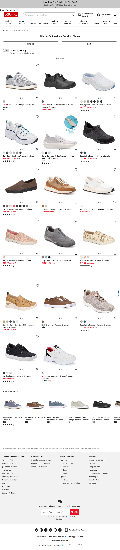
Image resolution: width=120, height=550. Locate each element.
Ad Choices (57, 545)
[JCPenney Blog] (60, 530)
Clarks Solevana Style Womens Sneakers (58, 156)
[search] (74, 15)
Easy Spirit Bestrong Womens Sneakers (96, 156)
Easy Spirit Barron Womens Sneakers (56, 260)
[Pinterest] (51, 530)
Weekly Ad (64, 467)
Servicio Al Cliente (9, 493)
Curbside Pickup (66, 463)
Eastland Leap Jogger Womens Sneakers (57, 209)
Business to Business (97, 460)
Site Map (92, 483)
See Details (60, 519)
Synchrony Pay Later (10, 480)
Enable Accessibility (7, 10)
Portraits (63, 473)
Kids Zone (64, 480)
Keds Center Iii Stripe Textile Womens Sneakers (20, 106)
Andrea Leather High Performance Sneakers (57, 377)
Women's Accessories (92, 448)
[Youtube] (55, 530)
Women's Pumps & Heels (64, 448)
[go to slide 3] (59, 7)
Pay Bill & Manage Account (41, 460)
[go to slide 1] (55, 7)
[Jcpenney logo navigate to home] (11, 14)
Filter (31, 44)
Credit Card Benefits (39, 467)
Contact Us (6, 470)
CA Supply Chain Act (76, 537)
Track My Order (8, 460)
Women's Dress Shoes (38, 448)
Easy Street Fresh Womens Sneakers (17, 209)
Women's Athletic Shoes (22, 448)
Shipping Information (10, 476)
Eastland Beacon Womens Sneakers (17, 376)
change (31, 53)
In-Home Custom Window (70, 483)
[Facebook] (46, 530)
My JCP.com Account (10, 463)
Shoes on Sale (50, 448)
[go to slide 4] (61, 7)
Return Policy (7, 473)
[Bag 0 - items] (114, 15)
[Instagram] (41, 530)
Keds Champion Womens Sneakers (55, 325)
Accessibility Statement (60, 540)
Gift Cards (6, 486)
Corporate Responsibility (98, 473)
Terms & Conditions (44, 545)
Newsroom (93, 470)
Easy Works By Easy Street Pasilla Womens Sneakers (57, 106)
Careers (92, 463)
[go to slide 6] (65, 7)
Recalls (5, 483)
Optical (63, 476)
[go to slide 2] (57, 7)
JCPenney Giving (95, 476)
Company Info (94, 467)
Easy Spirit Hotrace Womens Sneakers (95, 105)
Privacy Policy (41, 537)
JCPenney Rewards (9, 467)
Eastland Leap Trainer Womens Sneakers (96, 209)
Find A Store (64, 460)
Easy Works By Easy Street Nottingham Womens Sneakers (18, 326)
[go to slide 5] (63, 7)
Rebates (5, 490)
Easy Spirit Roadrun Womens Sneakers (18, 156)
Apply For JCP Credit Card (41, 463)
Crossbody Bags (78, 448)
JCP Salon (63, 470)
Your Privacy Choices (56, 537)
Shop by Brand (94, 480)
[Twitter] (36, 530)
